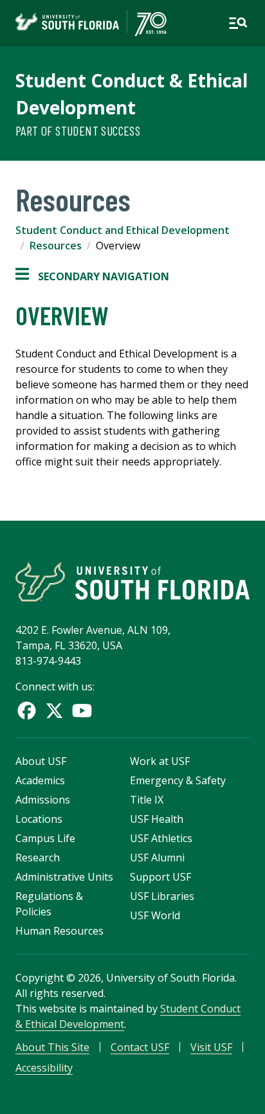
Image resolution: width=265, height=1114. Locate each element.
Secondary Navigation (92, 276)
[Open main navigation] (238, 23)
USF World (155, 915)
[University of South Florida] (132, 582)
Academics (40, 780)
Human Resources (59, 931)
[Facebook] (26, 710)
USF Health (156, 819)
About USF (40, 761)
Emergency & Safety (178, 780)
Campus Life (45, 838)
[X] (54, 710)
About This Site (52, 1047)
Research (37, 857)
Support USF (160, 877)
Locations (38, 819)
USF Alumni (157, 857)
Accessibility (44, 1068)
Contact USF (140, 1047)
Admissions (42, 800)
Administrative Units (64, 877)
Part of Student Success (77, 130)
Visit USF (211, 1047)
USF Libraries (162, 896)
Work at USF (160, 761)
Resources (56, 245)
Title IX (146, 800)
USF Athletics (161, 838)
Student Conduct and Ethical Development (122, 230)
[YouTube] (82, 710)
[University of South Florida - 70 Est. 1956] (91, 23)
